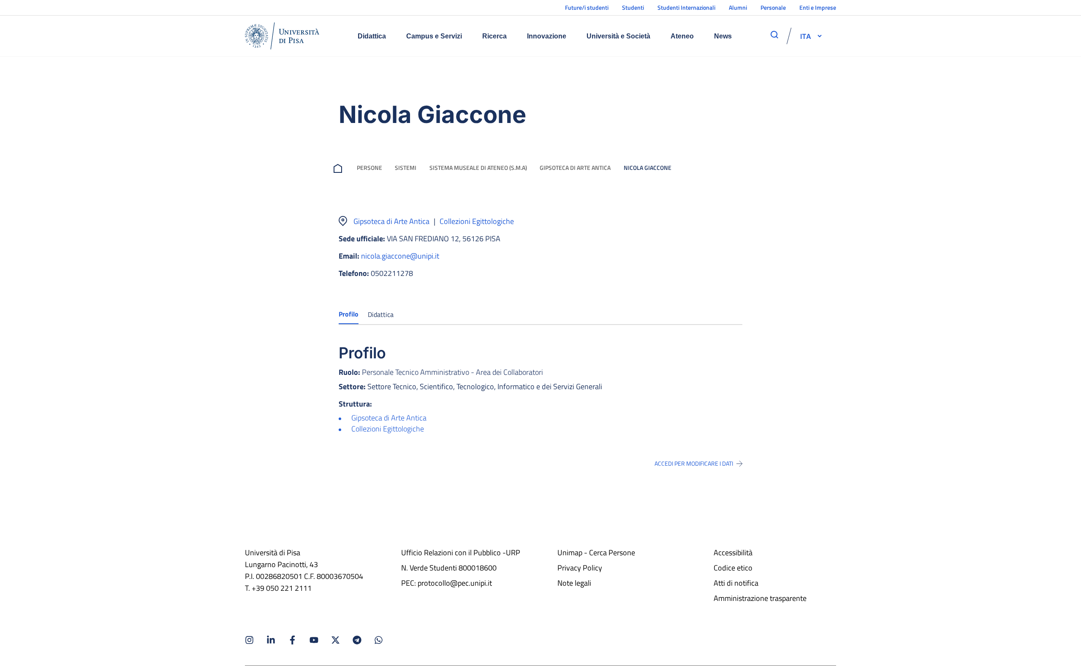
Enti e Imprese (817, 7)
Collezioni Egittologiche (477, 221)
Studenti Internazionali (686, 7)
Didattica (372, 36)
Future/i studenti (586, 7)
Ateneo (682, 36)
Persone (369, 167)
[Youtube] (314, 640)
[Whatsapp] (378, 640)
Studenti (633, 7)
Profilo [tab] (349, 314)
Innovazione (546, 36)
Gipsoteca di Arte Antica (575, 167)
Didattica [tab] (381, 314)
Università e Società (618, 36)
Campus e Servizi (434, 36)
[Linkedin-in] (270, 640)
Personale (773, 7)
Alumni (738, 7)
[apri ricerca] (774, 34)
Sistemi (405, 167)
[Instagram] (249, 640)
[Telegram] (357, 640)
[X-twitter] (335, 640)
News (723, 36)
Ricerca (494, 36)
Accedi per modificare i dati (694, 463)
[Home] (282, 35)
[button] (805, 36)
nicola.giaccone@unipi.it (400, 256)
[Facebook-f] (292, 640)
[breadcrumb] (339, 167)
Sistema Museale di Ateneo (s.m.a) (478, 167)
